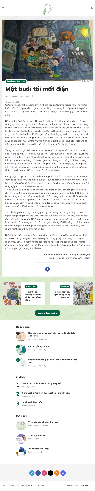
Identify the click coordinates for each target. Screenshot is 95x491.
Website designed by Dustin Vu (79, 485)
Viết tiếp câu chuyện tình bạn (43, 422)
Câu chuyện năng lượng (16, 81)
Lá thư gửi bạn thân (38, 346)
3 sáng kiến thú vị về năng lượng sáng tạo (62, 294)
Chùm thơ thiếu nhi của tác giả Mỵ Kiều (42, 383)
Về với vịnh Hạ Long (38, 448)
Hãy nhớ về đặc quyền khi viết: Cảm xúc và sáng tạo (53, 361)
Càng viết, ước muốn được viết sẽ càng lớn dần (46, 392)
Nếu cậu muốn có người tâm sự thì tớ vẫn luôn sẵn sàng (52, 334)
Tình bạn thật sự (36, 435)
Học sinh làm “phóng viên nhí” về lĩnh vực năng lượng (33, 295)
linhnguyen (12, 96)
